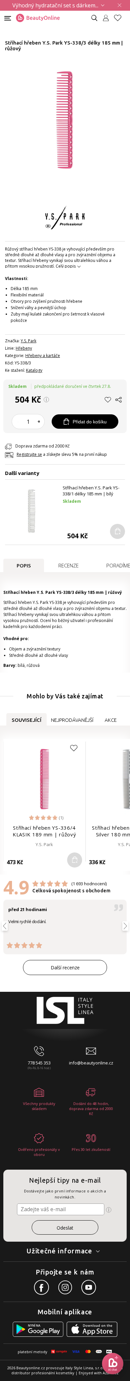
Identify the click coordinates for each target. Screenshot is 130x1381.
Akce (111, 720)
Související (26, 720)
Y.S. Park (28, 341)
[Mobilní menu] (7, 17)
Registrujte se (29, 454)
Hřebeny (24, 348)
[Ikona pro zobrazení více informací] (108, 1210)
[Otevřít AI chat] (112, 1363)
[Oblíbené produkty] (120, 18)
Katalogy (34, 370)
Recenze (68, 565)
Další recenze (65, 967)
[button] (108, 400)
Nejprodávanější (72, 720)
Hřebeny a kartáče (42, 355)
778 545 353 (39, 1063)
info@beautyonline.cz (91, 1063)
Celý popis (66, 266)
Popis (24, 565)
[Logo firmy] (38, 18)
